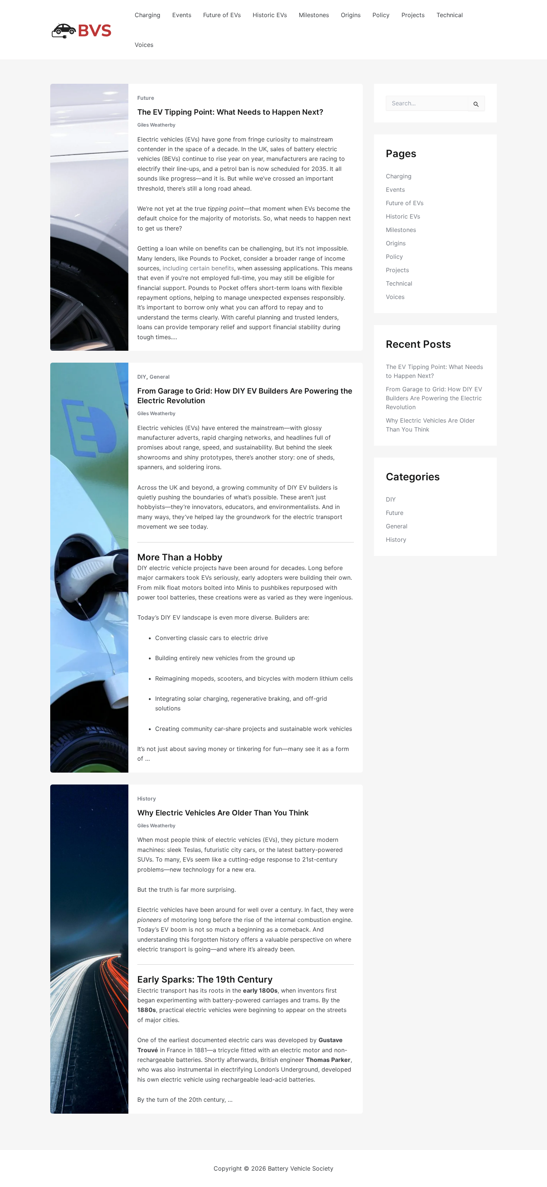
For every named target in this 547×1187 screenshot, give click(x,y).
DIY (141, 376)
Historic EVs (270, 15)
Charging (147, 15)
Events (181, 15)
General (160, 376)
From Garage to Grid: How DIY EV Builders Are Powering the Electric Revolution (434, 398)
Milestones (314, 15)
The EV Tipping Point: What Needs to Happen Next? (230, 112)
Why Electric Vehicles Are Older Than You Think (222, 812)
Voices (144, 44)
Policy (381, 15)
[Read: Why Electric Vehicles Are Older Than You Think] (89, 948)
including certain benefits (198, 268)
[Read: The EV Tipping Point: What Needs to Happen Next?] (89, 216)
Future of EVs (222, 15)
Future (145, 98)
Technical (449, 15)
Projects (413, 15)
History (146, 798)
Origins (351, 15)
